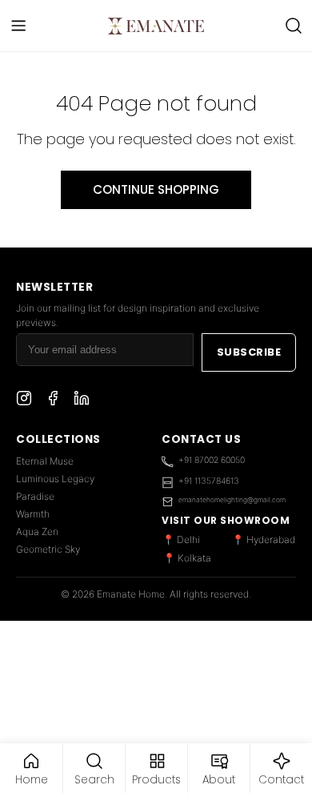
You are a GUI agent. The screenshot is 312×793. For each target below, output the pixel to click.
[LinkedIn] (82, 400)
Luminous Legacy (55, 479)
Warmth (33, 514)
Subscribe (249, 352)
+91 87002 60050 (211, 460)
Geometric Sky (48, 549)
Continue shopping (156, 189)
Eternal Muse (45, 461)
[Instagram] (24, 400)
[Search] (294, 26)
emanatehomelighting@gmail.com (232, 500)
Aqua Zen (37, 531)
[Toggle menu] (18, 26)
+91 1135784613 (208, 481)
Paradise (35, 496)
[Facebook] (53, 400)
